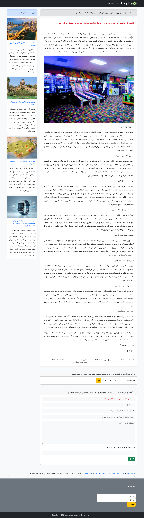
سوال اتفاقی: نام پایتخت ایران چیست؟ (120, 447)
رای (98, 380)
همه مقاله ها (113, 3)
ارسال (132, 458)
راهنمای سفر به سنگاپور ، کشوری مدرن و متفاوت (23, 44)
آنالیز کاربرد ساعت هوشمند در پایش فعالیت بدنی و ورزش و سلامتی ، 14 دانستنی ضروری (24, 223)
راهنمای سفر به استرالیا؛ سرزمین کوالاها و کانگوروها (23, 162)
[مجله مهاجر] (128, 3)
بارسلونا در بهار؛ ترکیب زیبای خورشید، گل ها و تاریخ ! (23, 103)
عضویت (131, 504)
